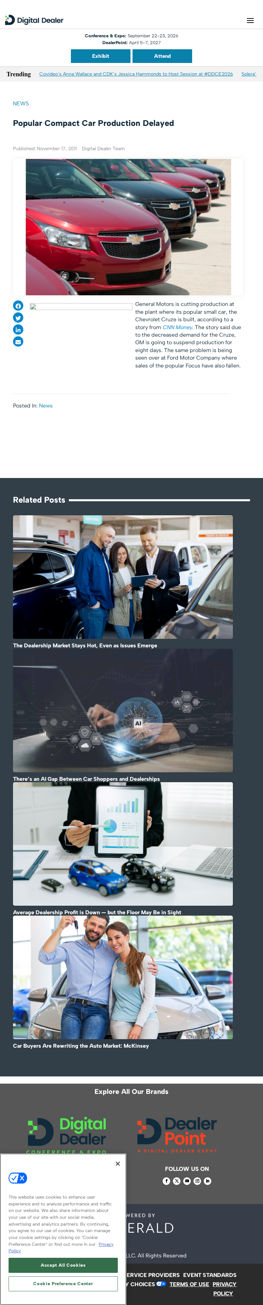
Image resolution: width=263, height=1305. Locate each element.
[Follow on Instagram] (197, 1181)
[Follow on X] (176, 1181)
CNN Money (177, 327)
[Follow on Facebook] (166, 1181)
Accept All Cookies (63, 1265)
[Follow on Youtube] (187, 1181)
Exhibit (100, 56)
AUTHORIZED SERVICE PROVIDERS (133, 1275)
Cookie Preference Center (63, 1283)
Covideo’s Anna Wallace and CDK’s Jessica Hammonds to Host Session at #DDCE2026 (136, 74)
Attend (162, 56)
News (21, 103)
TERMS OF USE (189, 1284)
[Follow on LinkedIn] (207, 1181)
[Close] (117, 1163)
